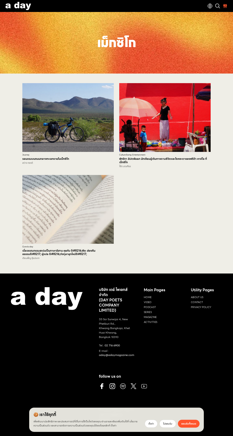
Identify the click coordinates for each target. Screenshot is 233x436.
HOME (147, 297)
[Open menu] (225, 6)
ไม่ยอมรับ (167, 424)
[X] (133, 386)
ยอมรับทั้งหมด (188, 424)
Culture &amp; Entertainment (132, 155)
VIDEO (148, 302)
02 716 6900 (112, 345)
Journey (25, 155)
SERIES (148, 312)
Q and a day (27, 247)
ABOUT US (197, 297)
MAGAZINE (150, 317)
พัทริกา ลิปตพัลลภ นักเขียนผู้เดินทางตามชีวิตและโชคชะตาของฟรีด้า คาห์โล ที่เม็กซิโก (163, 160)
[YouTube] (144, 386)
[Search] (217, 6)
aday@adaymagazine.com (116, 355)
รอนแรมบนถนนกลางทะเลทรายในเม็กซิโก (45, 159)
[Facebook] (102, 386)
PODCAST (150, 307)
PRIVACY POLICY (201, 307)
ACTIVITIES (150, 322)
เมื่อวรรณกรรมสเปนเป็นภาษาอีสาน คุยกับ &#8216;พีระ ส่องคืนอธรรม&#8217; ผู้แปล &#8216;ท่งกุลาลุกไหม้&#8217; (58, 252)
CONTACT (197, 302)
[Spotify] (123, 386)
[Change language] (210, 6)
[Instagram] (112, 386)
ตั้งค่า (113, 426)
